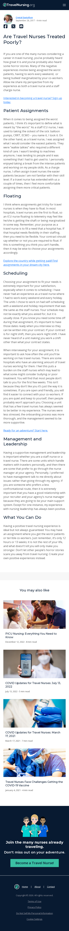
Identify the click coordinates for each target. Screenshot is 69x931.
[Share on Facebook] (5, 26)
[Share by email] (21, 26)
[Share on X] (13, 26)
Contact (51, 886)
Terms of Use (34, 901)
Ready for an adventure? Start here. (25, 430)
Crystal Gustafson (24, 17)
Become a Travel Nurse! (34, 863)
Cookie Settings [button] (34, 919)
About (37, 886)
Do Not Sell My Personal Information (34, 913)
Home (25, 886)
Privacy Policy (34, 907)
